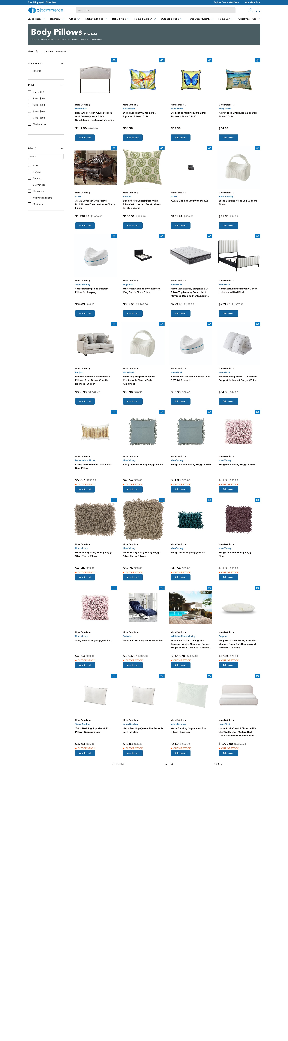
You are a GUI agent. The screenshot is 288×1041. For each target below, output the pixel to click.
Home (34, 39)
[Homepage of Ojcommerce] (46, 10)
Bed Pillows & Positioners (77, 39)
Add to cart (85, 137)
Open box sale (252, 2)
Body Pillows (97, 39)
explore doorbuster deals (226, 2)
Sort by (49, 51)
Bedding (60, 39)
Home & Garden (46, 39)
